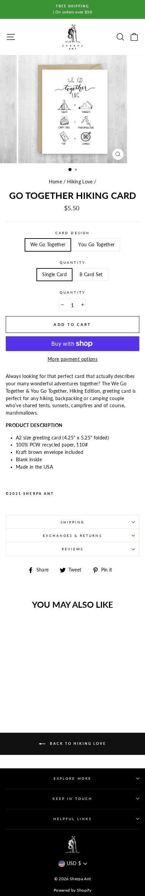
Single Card (54, 274)
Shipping (72, 522)
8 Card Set (91, 274)
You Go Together (96, 244)
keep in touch (72, 799)
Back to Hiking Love (77, 743)
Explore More (72, 778)
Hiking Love (80, 181)
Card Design (72, 233)
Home (55, 181)
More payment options (72, 359)
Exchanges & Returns (72, 536)
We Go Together (48, 244)
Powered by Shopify (72, 890)
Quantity (72, 262)
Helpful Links (72, 819)
